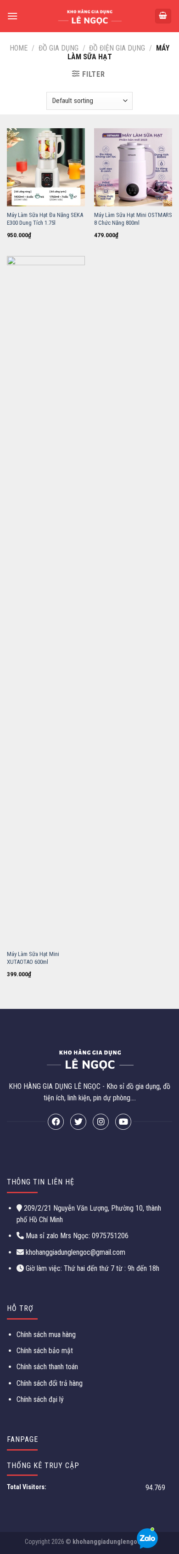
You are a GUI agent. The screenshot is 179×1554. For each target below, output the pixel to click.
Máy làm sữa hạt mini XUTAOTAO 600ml (33, 958)
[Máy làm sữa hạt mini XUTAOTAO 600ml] (46, 600)
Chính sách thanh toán (47, 1366)
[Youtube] (123, 1122)
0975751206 (109, 1235)
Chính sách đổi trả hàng (50, 1383)
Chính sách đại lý (40, 1399)
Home (19, 48)
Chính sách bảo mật (45, 1350)
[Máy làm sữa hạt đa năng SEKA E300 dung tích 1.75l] (46, 167)
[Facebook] (56, 1122)
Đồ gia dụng (58, 48)
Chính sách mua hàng (46, 1334)
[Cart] (163, 16)
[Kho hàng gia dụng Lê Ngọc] (90, 16)
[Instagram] (101, 1122)
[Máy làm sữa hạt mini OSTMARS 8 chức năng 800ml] (133, 167)
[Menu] (12, 16)
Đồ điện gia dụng (117, 48)
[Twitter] (78, 1122)
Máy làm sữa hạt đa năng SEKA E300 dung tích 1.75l (45, 218)
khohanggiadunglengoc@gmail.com (75, 1252)
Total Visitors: (27, 1487)
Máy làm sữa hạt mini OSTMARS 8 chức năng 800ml (133, 218)
